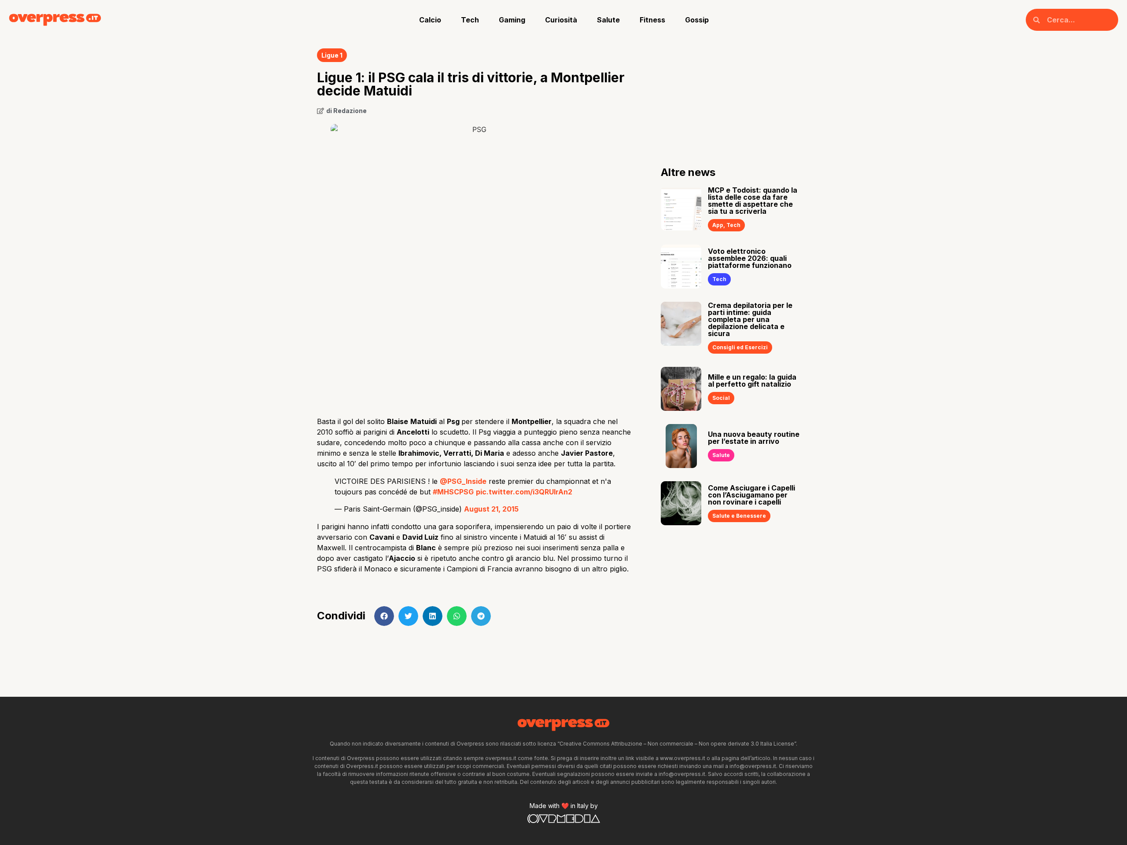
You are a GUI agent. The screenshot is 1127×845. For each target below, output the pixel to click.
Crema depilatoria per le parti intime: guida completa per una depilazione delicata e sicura (750, 319)
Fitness (652, 19)
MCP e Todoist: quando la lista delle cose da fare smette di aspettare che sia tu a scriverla (752, 201)
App (717, 225)
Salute (608, 19)
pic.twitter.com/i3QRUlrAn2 (524, 491)
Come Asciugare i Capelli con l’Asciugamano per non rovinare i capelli (751, 494)
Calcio (430, 19)
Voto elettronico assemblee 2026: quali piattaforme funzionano (750, 258)
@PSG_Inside (463, 481)
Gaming (512, 19)
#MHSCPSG (453, 491)
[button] (384, 616)
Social (721, 398)
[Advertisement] (475, 339)
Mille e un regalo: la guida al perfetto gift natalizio (752, 380)
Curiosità (561, 19)
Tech (470, 19)
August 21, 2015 (491, 509)
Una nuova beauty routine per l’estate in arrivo (753, 438)
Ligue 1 (332, 55)
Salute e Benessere (739, 515)
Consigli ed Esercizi (740, 347)
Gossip (697, 19)
